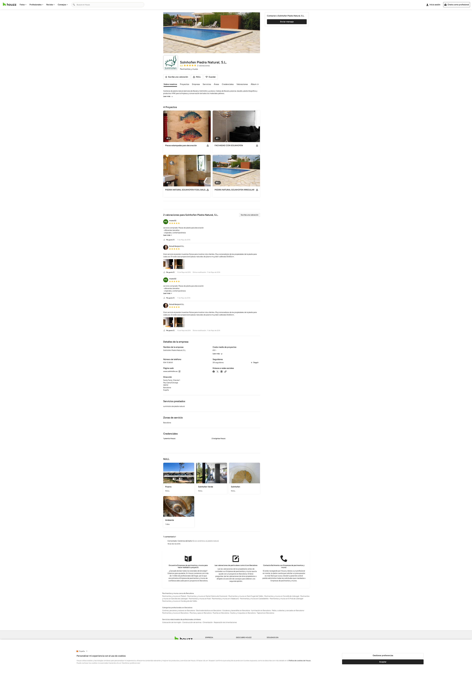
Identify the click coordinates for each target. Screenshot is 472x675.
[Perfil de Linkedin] (221, 371)
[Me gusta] (164, 240)
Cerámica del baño (185, 541)
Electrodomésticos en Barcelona (208, 610)
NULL (198, 77)
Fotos (22, 4)
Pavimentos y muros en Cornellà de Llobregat (281, 596)
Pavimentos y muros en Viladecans (225, 599)
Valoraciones (242, 84)
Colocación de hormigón (171, 622)
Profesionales (35, 4)
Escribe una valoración (249, 215)
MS (165, 222)
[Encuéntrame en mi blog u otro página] (225, 371)
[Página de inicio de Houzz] (9, 4)
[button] (211, 231)
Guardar (212, 77)
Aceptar (382, 662)
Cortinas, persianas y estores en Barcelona (178, 610)
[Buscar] (73, 4)
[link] (167, 235)
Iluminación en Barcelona (261, 610)
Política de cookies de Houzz (300, 661)
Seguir (255, 362)
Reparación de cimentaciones (225, 622)
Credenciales (228, 84)
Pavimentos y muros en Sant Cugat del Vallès (246, 596)
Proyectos (184, 84)
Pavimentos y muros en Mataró (174, 596)
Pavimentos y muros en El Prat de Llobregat (286, 599)
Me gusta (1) (170, 240)
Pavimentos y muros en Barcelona (175, 613)
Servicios (207, 84)
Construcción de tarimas (191, 622)
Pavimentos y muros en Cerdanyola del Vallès (179, 601)
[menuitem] (23, 5)
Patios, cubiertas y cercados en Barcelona (288, 610)
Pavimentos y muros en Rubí (200, 599)
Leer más (166, 96)
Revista (49, 4)
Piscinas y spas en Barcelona (201, 613)
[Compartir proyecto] (207, 145)
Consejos (62, 4)
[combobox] (107, 4)
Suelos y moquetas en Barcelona (243, 613)
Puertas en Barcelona (221, 613)
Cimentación (208, 622)
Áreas (216, 84)
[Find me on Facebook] (214, 371)
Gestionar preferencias (383, 655)
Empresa (196, 84)
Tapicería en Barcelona (265, 613)
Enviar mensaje (287, 21)
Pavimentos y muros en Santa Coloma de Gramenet (207, 596)
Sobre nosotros (170, 84)
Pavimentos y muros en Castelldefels (254, 599)
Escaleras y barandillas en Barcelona (236, 610)
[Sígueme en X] (218, 371)
